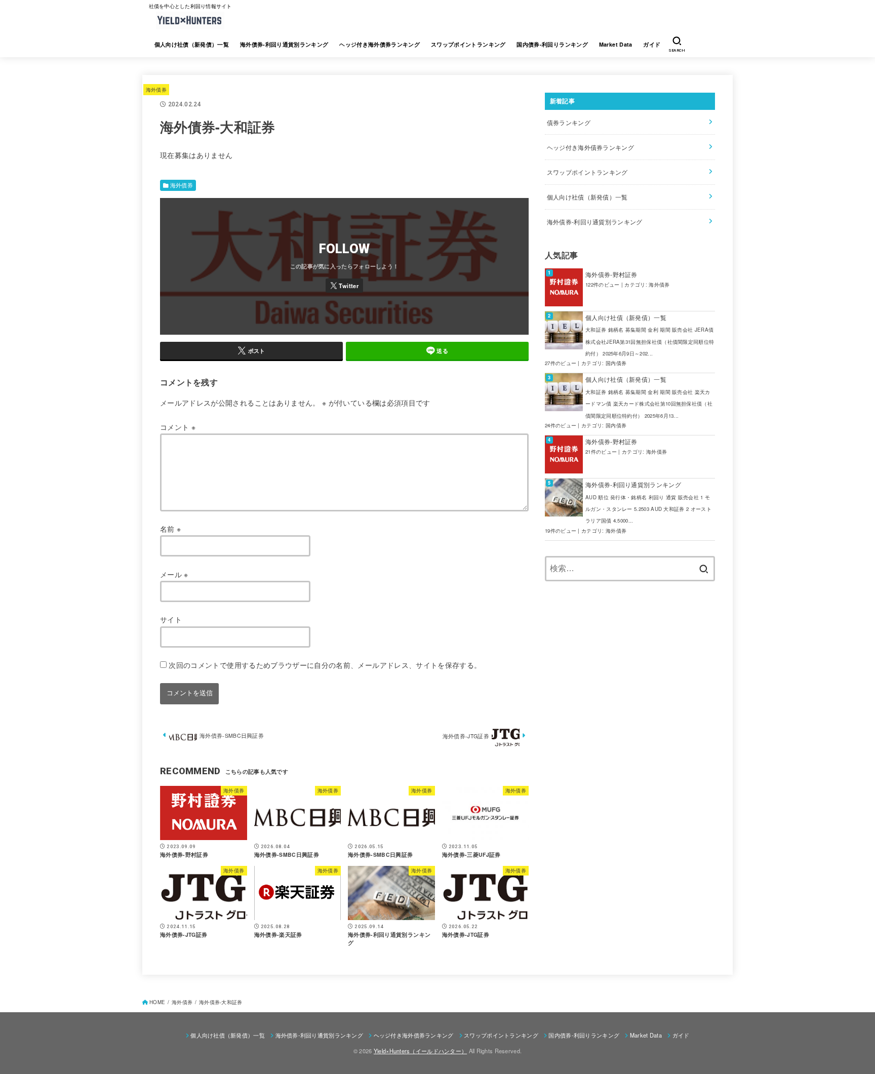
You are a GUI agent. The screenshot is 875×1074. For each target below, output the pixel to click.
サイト (171, 619)
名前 (170, 529)
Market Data (615, 44)
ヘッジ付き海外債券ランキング (379, 44)
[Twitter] (344, 286)
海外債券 (156, 89)
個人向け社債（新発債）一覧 (191, 44)
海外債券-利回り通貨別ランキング (284, 44)
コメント (177, 427)
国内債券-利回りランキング (552, 44)
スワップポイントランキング (468, 44)
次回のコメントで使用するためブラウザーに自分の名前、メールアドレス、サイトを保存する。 (325, 665)
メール (174, 574)
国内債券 (616, 363)
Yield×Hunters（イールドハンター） (420, 1051)
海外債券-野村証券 (611, 274)
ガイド (651, 44)
